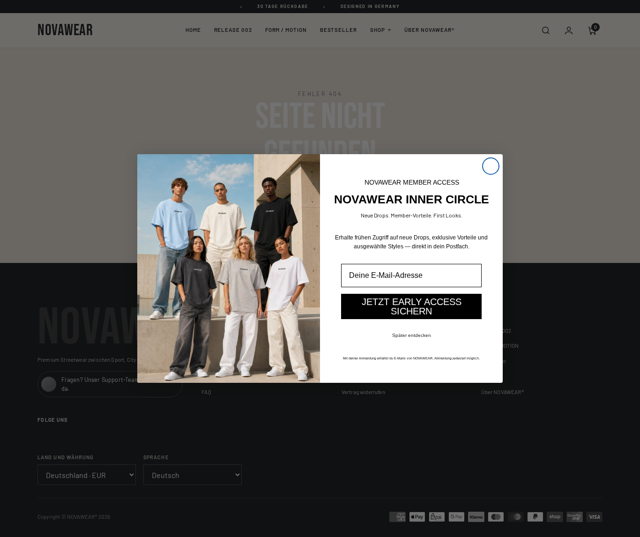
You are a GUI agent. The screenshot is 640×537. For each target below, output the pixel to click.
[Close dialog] (491, 166)
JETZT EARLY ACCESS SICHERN (411, 306)
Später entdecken (411, 335)
